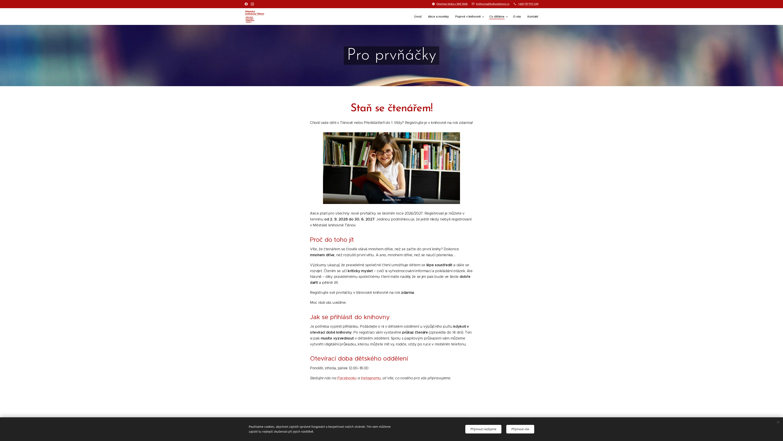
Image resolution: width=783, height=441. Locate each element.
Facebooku (347, 378)
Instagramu (371, 378)
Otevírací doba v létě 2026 (452, 4)
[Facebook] (246, 4)
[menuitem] (419, 16)
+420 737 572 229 (528, 4)
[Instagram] (252, 4)
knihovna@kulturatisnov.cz (492, 4)
